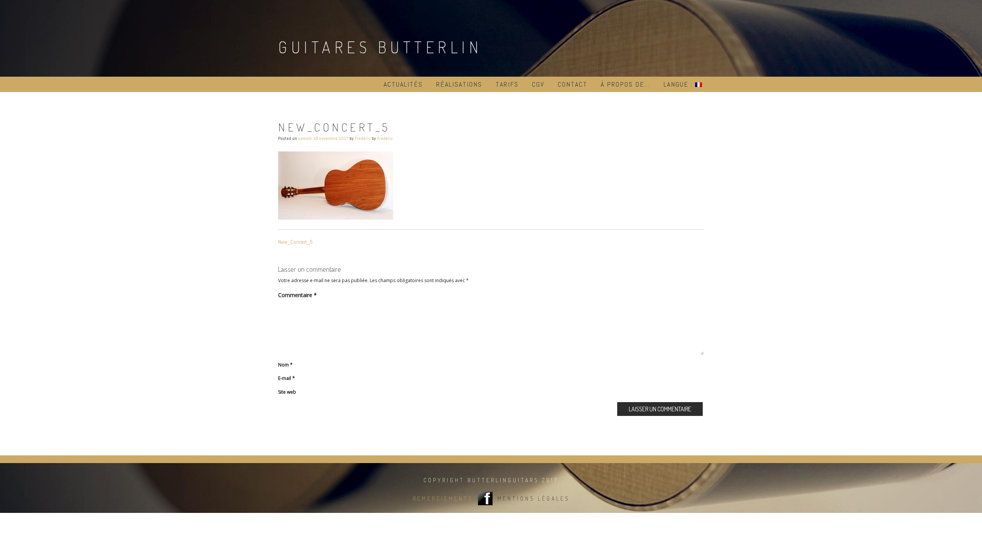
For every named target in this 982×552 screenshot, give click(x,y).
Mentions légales (534, 498)
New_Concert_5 (295, 241)
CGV (538, 84)
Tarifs (507, 84)
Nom (285, 364)
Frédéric (363, 138)
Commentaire (297, 295)
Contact (572, 84)
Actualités (403, 84)
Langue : (679, 84)
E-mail (286, 378)
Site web (287, 392)
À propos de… (625, 84)
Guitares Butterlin (380, 47)
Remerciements (443, 498)
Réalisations (459, 84)
